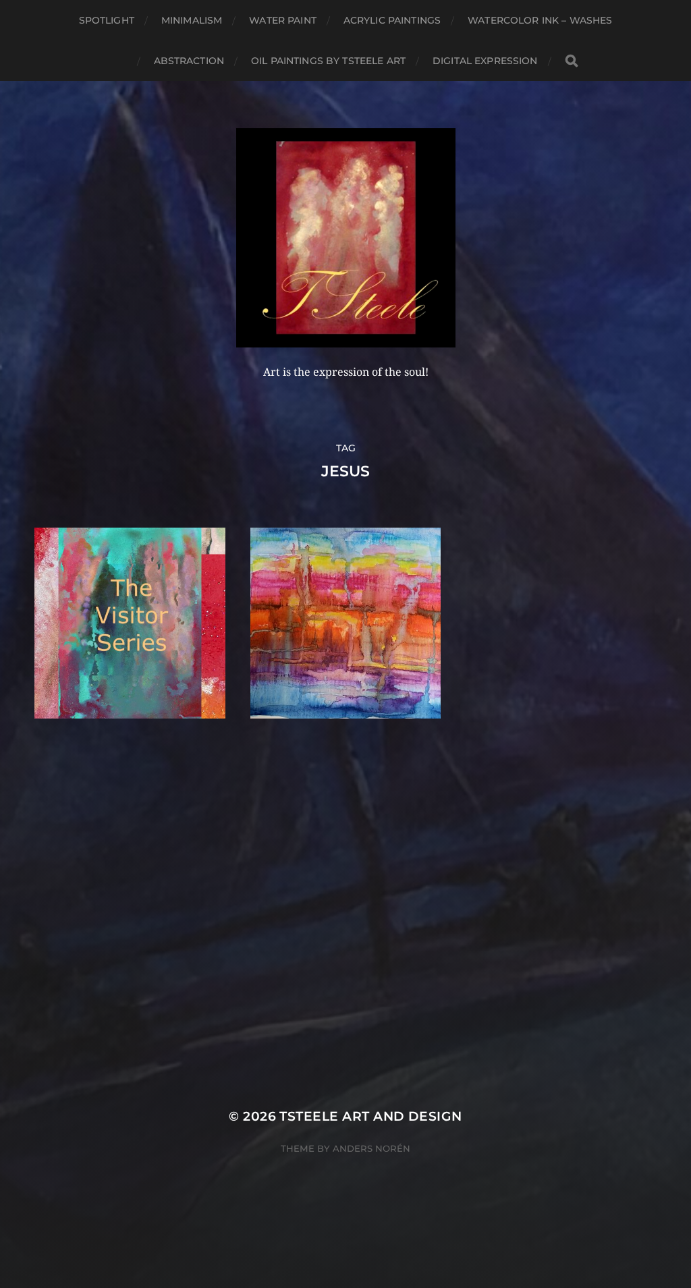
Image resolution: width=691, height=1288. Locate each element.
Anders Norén (371, 1148)
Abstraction (189, 61)
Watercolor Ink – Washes (540, 20)
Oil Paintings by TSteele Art (328, 61)
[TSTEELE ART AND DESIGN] (345, 237)
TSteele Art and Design (370, 1116)
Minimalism (191, 20)
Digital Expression (485, 61)
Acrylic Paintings (392, 20)
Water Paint (282, 20)
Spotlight (106, 20)
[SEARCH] (571, 61)
